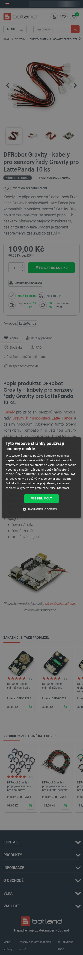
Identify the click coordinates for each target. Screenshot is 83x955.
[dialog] (41, 477)
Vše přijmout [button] (41, 498)
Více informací (59, 488)
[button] (41, 509)
